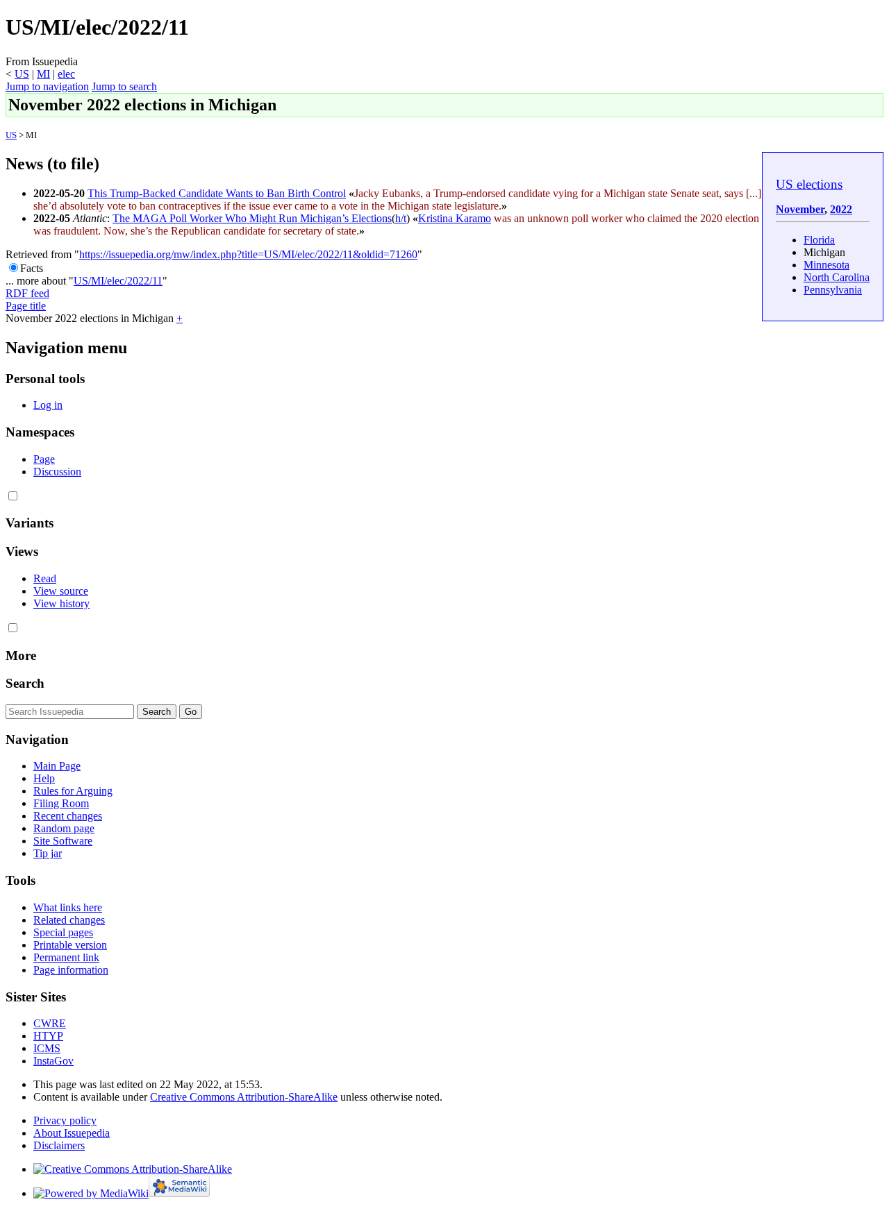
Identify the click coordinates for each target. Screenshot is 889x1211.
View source (60, 591)
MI (43, 74)
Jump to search (124, 86)
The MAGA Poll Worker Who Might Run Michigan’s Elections (252, 218)
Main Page (57, 766)
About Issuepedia (71, 1133)
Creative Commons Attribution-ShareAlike (244, 1097)
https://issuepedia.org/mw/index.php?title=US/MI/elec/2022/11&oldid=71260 (248, 254)
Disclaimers (59, 1145)
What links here (67, 907)
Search (25, 683)
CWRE (49, 1023)
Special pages (63, 932)
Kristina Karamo (454, 218)
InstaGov (53, 1061)
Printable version (70, 945)
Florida (819, 240)
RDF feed (27, 293)
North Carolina (837, 277)
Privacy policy (65, 1120)
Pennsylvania (833, 290)
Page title (26, 306)
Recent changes (67, 816)
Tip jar (47, 853)
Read (44, 578)
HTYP (48, 1036)
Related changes (69, 920)
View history (61, 603)
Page (44, 459)
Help (44, 778)
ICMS (46, 1048)
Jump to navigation (47, 86)
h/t (400, 218)
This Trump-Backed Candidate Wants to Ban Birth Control (217, 193)
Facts (31, 268)
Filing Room (61, 803)
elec (66, 74)
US (22, 74)
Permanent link (66, 957)
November (800, 209)
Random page (63, 828)
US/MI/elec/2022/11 (118, 281)
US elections (809, 184)
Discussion (57, 471)
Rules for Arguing (73, 791)
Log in (48, 405)
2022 (841, 209)
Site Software (62, 841)
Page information (70, 970)
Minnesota (826, 265)
